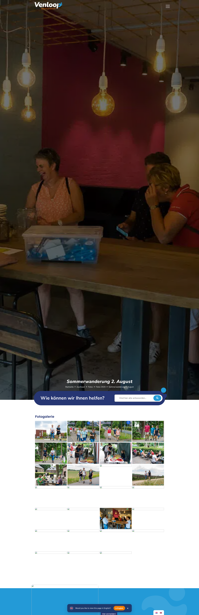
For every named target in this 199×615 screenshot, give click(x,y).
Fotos (90, 387)
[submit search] (157, 398)
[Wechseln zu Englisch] (161, 612)
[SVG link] (168, 6)
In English (119, 608)
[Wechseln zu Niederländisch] (156, 612)
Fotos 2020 (101, 387)
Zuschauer (81, 387)
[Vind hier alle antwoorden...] (138, 398)
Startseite (69, 387)
